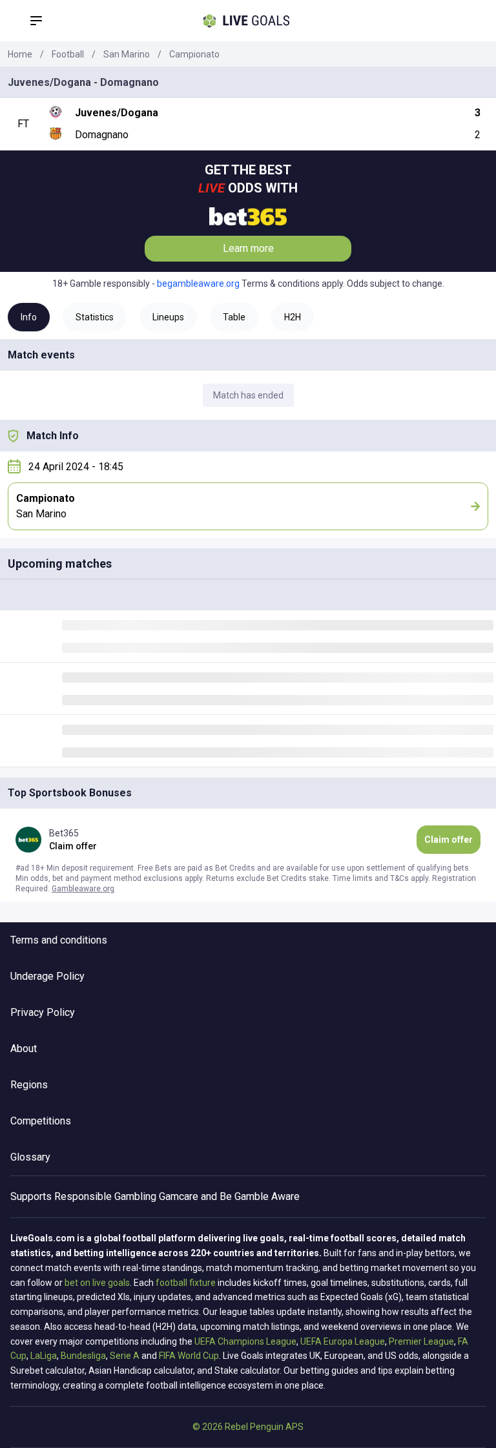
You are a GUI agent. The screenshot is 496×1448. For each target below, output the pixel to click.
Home (20, 54)
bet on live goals (97, 1282)
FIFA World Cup (189, 1355)
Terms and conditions (58, 940)
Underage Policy (47, 976)
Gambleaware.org (83, 888)
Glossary (30, 1157)
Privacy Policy (42, 1012)
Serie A (125, 1355)
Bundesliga (83, 1355)
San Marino (126, 54)
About (23, 1048)
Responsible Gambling (105, 1196)
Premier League (421, 1341)
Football (68, 54)
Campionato (194, 54)
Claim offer (448, 839)
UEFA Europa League (342, 1341)
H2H (292, 317)
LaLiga (43, 1355)
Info (29, 317)
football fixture (186, 1282)
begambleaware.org (198, 283)
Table (234, 317)
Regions (29, 1085)
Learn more (248, 248)
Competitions (40, 1121)
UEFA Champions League (245, 1341)
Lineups (168, 317)
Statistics (95, 317)
